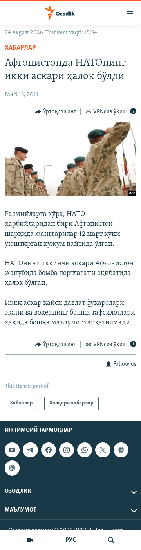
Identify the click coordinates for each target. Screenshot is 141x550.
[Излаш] (111, 540)
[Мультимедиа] (30, 540)
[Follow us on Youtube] (12, 449)
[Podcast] (12, 467)
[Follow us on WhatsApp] (84, 449)
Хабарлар (20, 48)
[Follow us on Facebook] (48, 449)
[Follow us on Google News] (121, 449)
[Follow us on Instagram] (66, 449)
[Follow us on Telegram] (30, 449)
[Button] (55, 112)
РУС (70, 540)
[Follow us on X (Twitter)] (102, 449)
